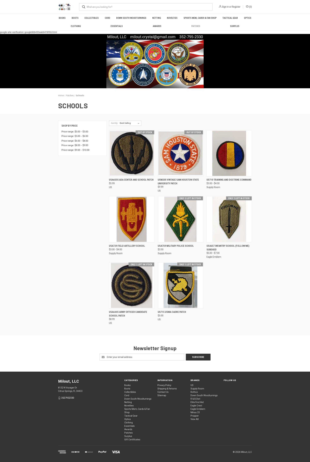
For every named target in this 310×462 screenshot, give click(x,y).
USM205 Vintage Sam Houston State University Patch (178, 181)
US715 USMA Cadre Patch (172, 312)
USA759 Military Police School (176, 245)
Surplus (234, 26)
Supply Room (197, 388)
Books (62, 18)
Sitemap (161, 395)
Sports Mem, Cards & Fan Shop (200, 18)
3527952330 (67, 397)
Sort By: (114, 123)
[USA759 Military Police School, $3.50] (180, 219)
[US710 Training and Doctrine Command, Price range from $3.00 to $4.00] (229, 153)
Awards (157, 26)
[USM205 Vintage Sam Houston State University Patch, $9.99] (180, 153)
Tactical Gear (230, 18)
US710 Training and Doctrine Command (229, 179)
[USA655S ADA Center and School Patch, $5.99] (132, 153)
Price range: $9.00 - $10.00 (75, 150)
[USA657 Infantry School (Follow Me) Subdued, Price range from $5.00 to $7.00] (229, 219)
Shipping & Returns (167, 388)
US (192, 385)
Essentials (117, 26)
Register (236, 6)
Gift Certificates (132, 439)
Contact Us (163, 392)
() (250, 6)
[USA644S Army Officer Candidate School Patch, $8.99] (132, 285)
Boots (75, 18)
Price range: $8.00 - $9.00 (75, 145)
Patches (195, 26)
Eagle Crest (196, 405)
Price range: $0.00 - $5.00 (75, 131)
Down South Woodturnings (131, 18)
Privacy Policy (164, 385)
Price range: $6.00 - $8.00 (75, 140)
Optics (247, 18)
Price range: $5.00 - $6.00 (75, 136)
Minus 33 (195, 412)
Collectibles (91, 18)
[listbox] (130, 123)
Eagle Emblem (198, 409)
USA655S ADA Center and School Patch (131, 179)
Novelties (172, 18)
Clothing (76, 26)
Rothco (194, 392)
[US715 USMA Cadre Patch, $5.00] (180, 285)
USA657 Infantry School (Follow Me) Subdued (228, 247)
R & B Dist (195, 399)
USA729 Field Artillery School (127, 245)
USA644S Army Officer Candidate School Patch (128, 314)
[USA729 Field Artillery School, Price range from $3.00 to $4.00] (132, 219)
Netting (156, 18)
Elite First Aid (197, 402)
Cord (107, 18)
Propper (195, 415)
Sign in (225, 6)
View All (195, 419)
